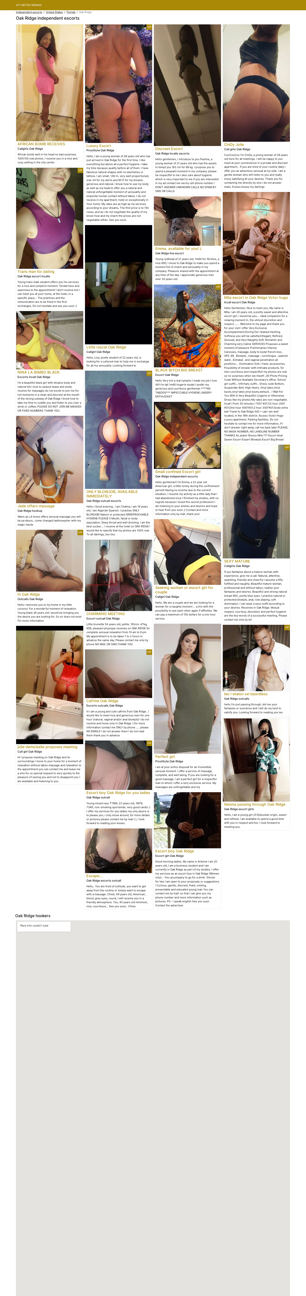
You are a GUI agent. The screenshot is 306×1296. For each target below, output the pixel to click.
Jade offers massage (36, 506)
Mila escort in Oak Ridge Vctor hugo (256, 297)
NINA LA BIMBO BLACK (39, 372)
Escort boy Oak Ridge (174, 851)
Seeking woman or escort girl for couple (184, 589)
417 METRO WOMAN (29, 5)
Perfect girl (165, 756)
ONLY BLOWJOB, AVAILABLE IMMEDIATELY (112, 493)
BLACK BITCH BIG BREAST (179, 370)
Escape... (94, 876)
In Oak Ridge (29, 594)
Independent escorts (29, 12)
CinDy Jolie (234, 144)
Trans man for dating (36, 271)
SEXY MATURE (237, 561)
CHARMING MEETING (105, 614)
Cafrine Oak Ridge (102, 701)
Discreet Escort (169, 149)
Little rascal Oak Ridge (106, 347)
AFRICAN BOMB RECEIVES (41, 144)
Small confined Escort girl (177, 471)
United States (54, 12)
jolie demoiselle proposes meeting (47, 747)
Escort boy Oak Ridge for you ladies (118, 792)
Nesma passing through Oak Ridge (254, 804)
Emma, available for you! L (178, 248)
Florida (71, 12)
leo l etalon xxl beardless (246, 694)
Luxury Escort (98, 146)
